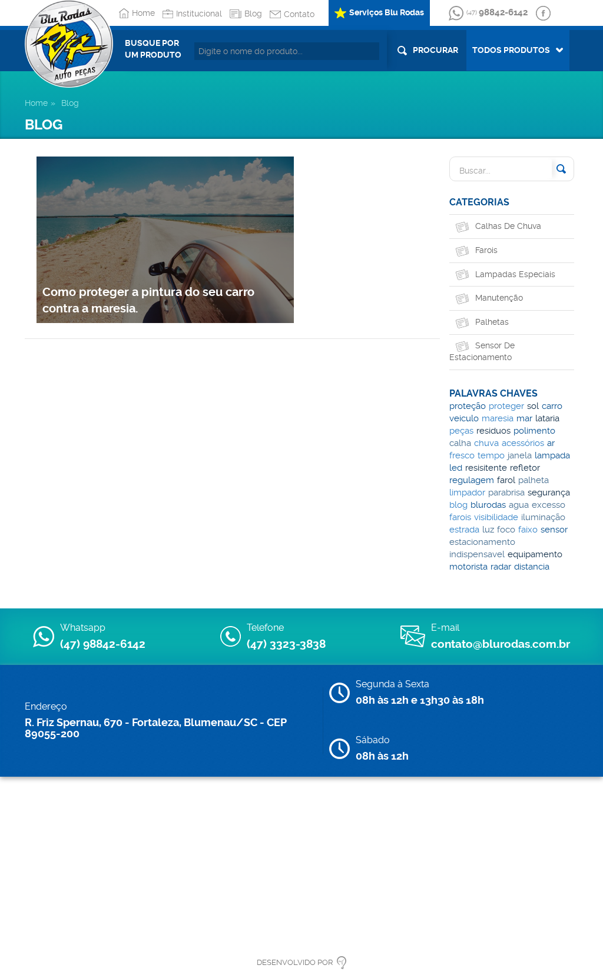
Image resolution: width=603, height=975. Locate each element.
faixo (528, 529)
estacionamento (482, 542)
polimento (534, 430)
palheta (533, 480)
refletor (525, 467)
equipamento (535, 554)
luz (488, 529)
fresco (462, 455)
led (455, 467)
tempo (491, 455)
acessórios (523, 443)
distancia (531, 566)
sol (533, 406)
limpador (467, 492)
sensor (554, 529)
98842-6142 (497, 13)
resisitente (486, 467)
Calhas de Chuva (508, 226)
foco (506, 529)
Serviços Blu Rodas (386, 12)
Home (143, 13)
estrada (464, 529)
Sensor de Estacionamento (482, 351)
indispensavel (477, 554)
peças (461, 430)
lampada (552, 455)
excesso (548, 505)
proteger (506, 406)
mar (524, 418)
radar (501, 566)
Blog (253, 13)
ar (551, 443)
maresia (497, 418)
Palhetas (492, 322)
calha (460, 443)
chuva (486, 443)
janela (520, 455)
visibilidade (496, 517)
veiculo (464, 418)
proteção (467, 406)
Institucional (199, 13)
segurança (549, 492)
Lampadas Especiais (515, 274)
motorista (468, 566)
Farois (486, 250)
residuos (493, 430)
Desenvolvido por (295, 962)
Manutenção (499, 297)
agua (519, 505)
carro (552, 406)
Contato (299, 14)
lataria (547, 418)
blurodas (488, 505)
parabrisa (506, 492)
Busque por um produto (153, 48)
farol (506, 480)
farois (460, 517)
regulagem (471, 480)
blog (458, 505)
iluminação (543, 517)
